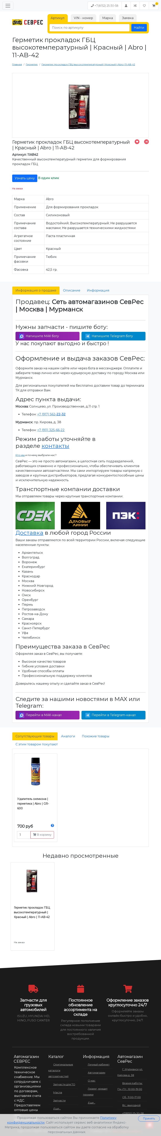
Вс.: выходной (131, 1105)
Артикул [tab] (58, 18)
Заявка (128, 18)
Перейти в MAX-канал (44, 715)
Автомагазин (96, 1072)
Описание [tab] (71, 290)
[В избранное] (137, 141)
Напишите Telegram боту (112, 336)
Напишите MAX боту (42, 336)
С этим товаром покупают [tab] (37, 744)
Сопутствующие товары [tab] (35, 736)
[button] (153, 5)
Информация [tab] (98, 290)
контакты (55, 445)
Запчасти (59, 1100)
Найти (139, 27)
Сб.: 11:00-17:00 (131, 1097)
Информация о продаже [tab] (36, 290)
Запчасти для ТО (64, 1084)
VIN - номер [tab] (83, 18)
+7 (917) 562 (51, 414)
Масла (57, 1092)
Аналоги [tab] (68, 736)
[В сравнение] (146, 141)
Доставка (29, 532)
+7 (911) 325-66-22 (51, 430)
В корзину (43, 834)
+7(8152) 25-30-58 (106, 5)
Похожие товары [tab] (95, 736)
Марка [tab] (107, 18)
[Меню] (7, 6)
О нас (91, 1080)
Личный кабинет (99, 1064)
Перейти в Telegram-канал (114, 715)
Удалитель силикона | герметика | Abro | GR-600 (33, 803)
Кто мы (20, 455)
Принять (149, 1118)
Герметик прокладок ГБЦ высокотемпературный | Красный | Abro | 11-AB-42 (32, 912)
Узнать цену (25, 178)
